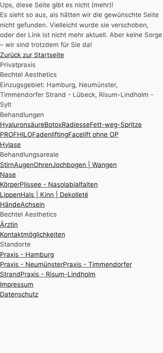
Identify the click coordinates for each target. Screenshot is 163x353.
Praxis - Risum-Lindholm (58, 274)
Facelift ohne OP (93, 134)
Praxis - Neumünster (31, 264)
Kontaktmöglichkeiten (32, 234)
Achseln (32, 204)
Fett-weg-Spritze (116, 124)
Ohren (43, 165)
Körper (10, 184)
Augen (24, 165)
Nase (8, 174)
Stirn (7, 165)
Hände (10, 204)
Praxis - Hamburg (27, 254)
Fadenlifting (50, 134)
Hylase (10, 144)
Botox (53, 124)
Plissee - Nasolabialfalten (59, 184)
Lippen (10, 194)
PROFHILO (16, 134)
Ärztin (9, 224)
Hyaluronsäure (22, 124)
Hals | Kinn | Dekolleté (54, 194)
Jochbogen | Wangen (84, 165)
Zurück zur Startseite (32, 55)
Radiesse (76, 124)
